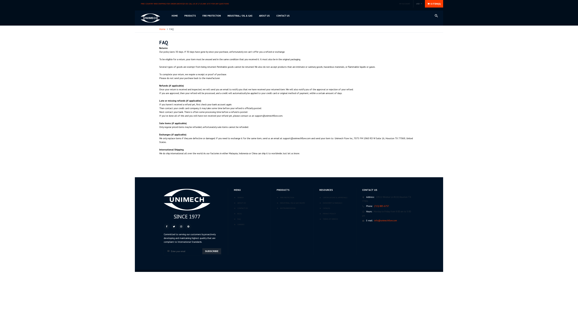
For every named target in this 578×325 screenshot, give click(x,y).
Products (190, 15)
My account (404, 4)
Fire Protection (211, 15)
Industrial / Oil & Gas (239, 15)
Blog (239, 213)
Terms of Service (330, 219)
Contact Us (283, 15)
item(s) (435, 3)
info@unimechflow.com (385, 220)
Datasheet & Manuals (332, 203)
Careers (240, 224)
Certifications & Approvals (335, 197)
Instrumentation (287, 208)
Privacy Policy (329, 213)
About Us (241, 203)
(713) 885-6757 (381, 206)
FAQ (239, 219)
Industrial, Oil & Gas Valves (292, 203)
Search (240, 197)
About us (264, 15)
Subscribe (211, 251)
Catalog (326, 208)
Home (175, 15)
